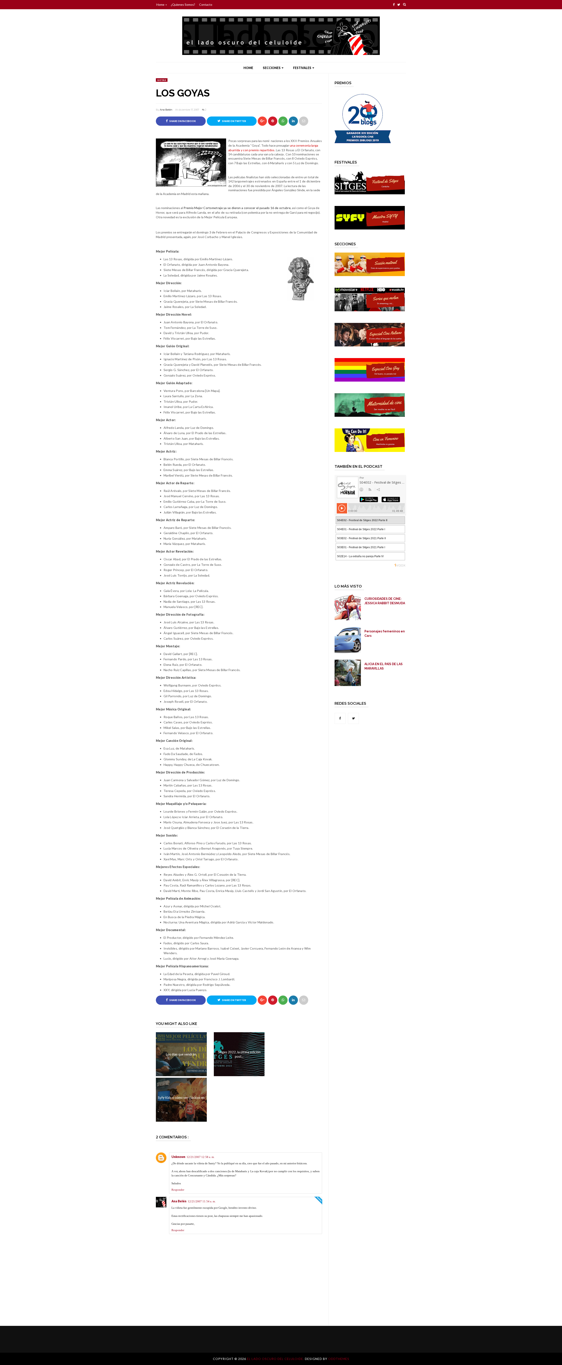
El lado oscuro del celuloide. (276, 1359)
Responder (177, 1189)
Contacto (205, 4)
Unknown (178, 1157)
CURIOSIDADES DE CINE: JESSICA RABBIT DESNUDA (384, 601)
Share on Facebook (182, 121)
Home (160, 4)
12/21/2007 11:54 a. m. (202, 1201)
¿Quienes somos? (183, 4)
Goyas (161, 80)
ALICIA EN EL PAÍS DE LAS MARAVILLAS (383, 666)
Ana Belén (166, 109)
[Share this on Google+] (262, 121)
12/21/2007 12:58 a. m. (200, 1157)
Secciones (272, 68)
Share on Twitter (234, 121)
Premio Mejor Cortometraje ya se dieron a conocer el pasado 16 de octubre (237, 208)
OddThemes (338, 1359)
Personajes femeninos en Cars (384, 633)
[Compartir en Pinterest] (303, 121)
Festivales (302, 68)
